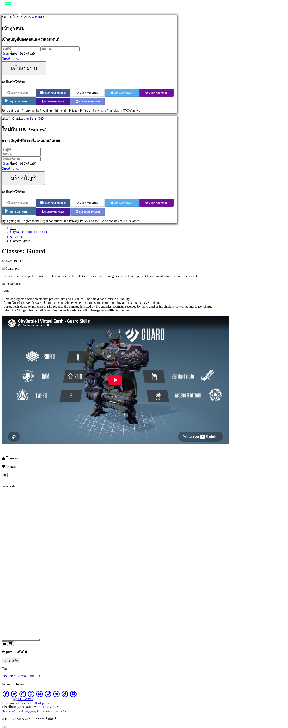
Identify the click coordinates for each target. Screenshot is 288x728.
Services (13, 703)
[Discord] (73, 693)
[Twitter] (14, 693)
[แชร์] (5, 475)
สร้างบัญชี (23, 178)
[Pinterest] (31, 693)
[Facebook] (6, 693)
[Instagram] (23, 693)
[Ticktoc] (65, 693)
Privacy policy (29, 711)
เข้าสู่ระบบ (24, 68)
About (5, 703)
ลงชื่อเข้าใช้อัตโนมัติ (21, 53)
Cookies (41, 711)
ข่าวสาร (16, 236)
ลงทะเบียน (35, 17)
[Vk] (56, 693)
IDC (13, 228)
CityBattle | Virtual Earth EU (29, 232)
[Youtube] (39, 693)
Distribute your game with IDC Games (30, 707)
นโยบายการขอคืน (56, 711)
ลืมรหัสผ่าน (10, 59)
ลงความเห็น (10, 660)
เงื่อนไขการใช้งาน (12, 711)
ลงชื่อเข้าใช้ (34, 118)
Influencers (29, 703)
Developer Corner (44, 703)
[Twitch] (48, 693)
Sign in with (20, 93)
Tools (20, 703)
